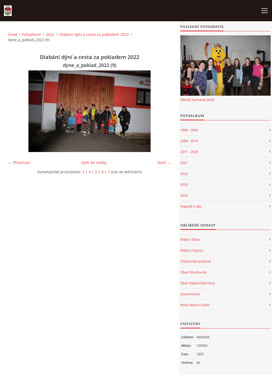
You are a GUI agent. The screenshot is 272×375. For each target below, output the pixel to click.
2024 (184, 195)
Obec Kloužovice (193, 272)
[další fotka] (162, 111)
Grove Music (190, 294)
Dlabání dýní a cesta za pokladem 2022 (94, 34)
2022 (50, 34)
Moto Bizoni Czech (195, 304)
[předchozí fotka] (17, 111)
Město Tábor (190, 239)
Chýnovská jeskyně (195, 261)
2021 (184, 162)
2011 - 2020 (189, 151)
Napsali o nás (190, 206)
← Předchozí (19, 162)
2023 (184, 184)
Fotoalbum (31, 34)
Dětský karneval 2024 (197, 99)
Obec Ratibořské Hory (197, 283)
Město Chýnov (191, 250)
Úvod (12, 34)
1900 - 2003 (189, 130)
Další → (164, 162)
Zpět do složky (94, 162)
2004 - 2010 (189, 140)
